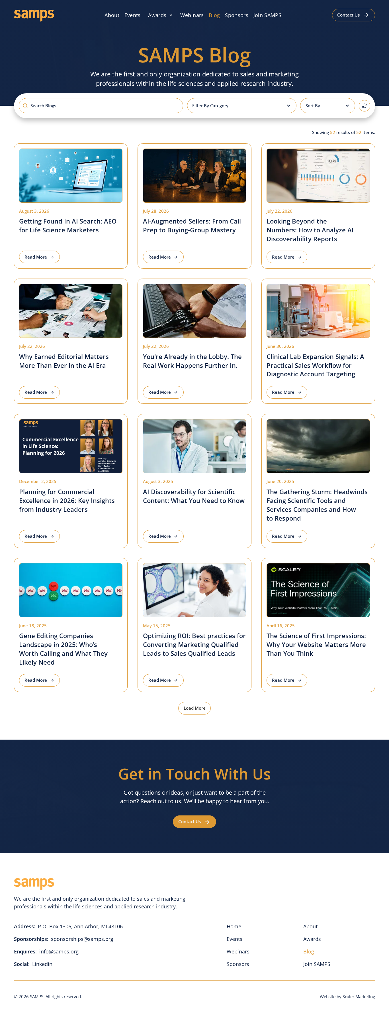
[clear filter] (364, 105)
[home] (34, 15)
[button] (160, 15)
